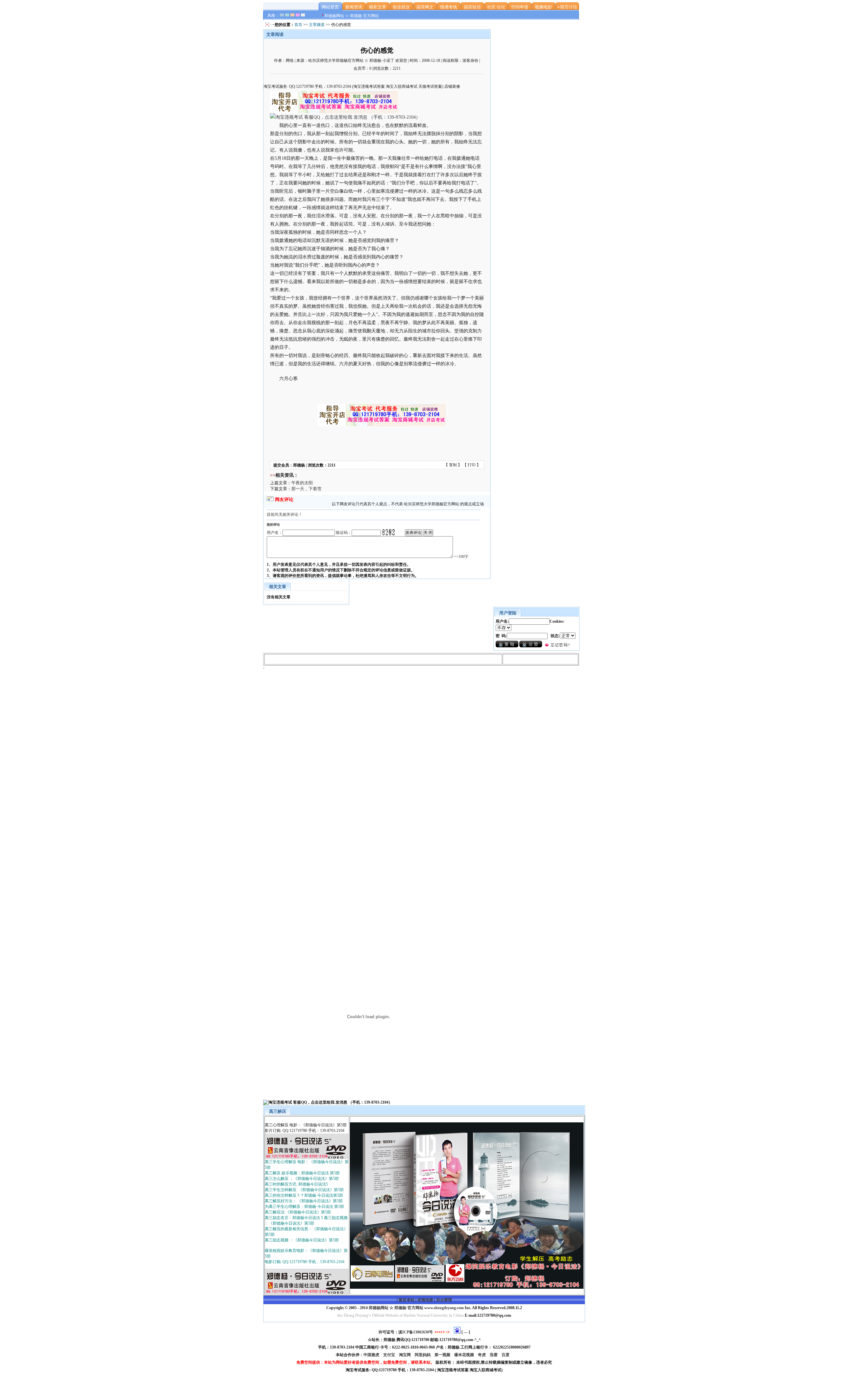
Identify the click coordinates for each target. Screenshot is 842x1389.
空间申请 (519, 7)
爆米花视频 (464, 1355)
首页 (298, 24)
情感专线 (448, 7)
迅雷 (494, 1355)
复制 (453, 465)
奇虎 (482, 1355)
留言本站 (406, 1300)
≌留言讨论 (567, 7)
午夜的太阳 (302, 482)
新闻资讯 (353, 7)
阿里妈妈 (423, 1355)
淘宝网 (405, 1355)
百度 (506, 1355)
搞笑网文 (424, 7)
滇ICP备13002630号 (415, 1332)
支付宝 (389, 1355)
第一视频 (442, 1355)
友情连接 (425, 1300)
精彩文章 (377, 7)
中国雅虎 (371, 1355)
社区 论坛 (496, 7)
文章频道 (317, 24)
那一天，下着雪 (306, 488)
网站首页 (330, 7)
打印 (472, 465)
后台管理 (444, 1300)
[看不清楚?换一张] (388, 532)
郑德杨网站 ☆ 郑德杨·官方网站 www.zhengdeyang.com (416, 1307)
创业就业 (401, 7)
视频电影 (543, 7)
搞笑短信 (472, 7)
